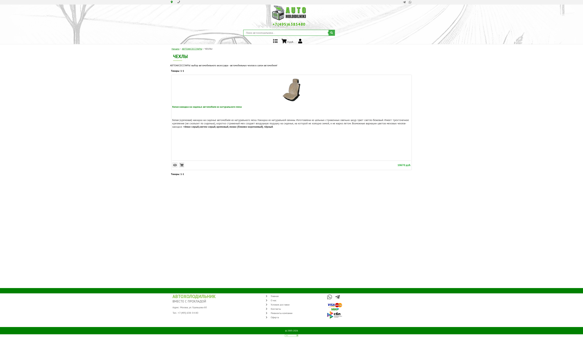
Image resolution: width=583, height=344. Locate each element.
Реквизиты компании (281, 313)
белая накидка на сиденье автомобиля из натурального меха (207, 106)
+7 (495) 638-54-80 (188, 312)
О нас (273, 300)
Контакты (276, 308)
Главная (275, 296)
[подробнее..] (175, 165)
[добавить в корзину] (182, 165)
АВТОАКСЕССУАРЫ (192, 48)
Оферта (275, 317)
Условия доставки (280, 304)
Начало (175, 48)
